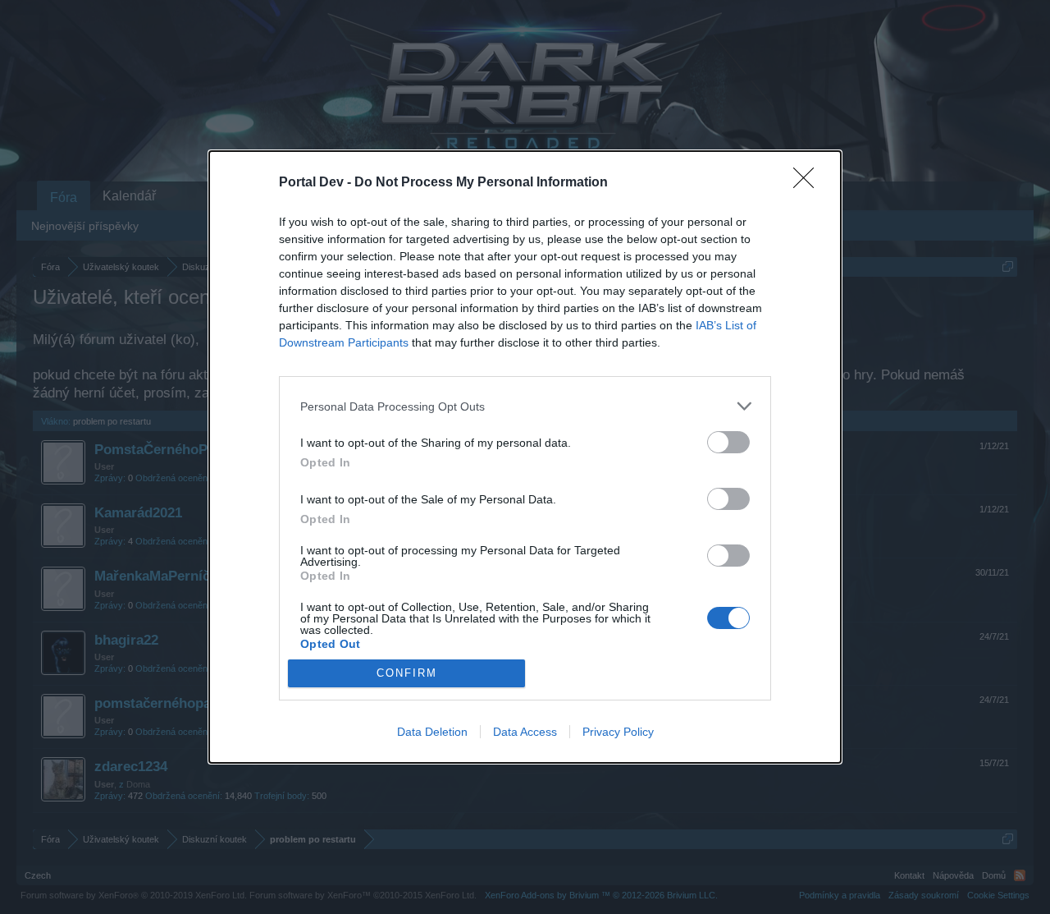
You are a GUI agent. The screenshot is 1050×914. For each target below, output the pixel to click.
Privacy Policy (618, 731)
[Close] (808, 183)
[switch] (728, 442)
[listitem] (525, 406)
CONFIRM (407, 673)
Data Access (525, 731)
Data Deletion (432, 731)
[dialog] (525, 457)
